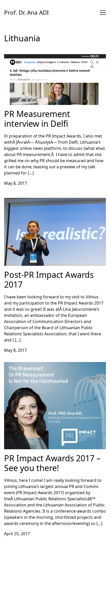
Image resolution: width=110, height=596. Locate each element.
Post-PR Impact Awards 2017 (32, 201)
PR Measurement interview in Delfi (37, 57)
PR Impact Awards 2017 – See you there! (42, 365)
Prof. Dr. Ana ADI (26, 12)
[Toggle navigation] (103, 12)
